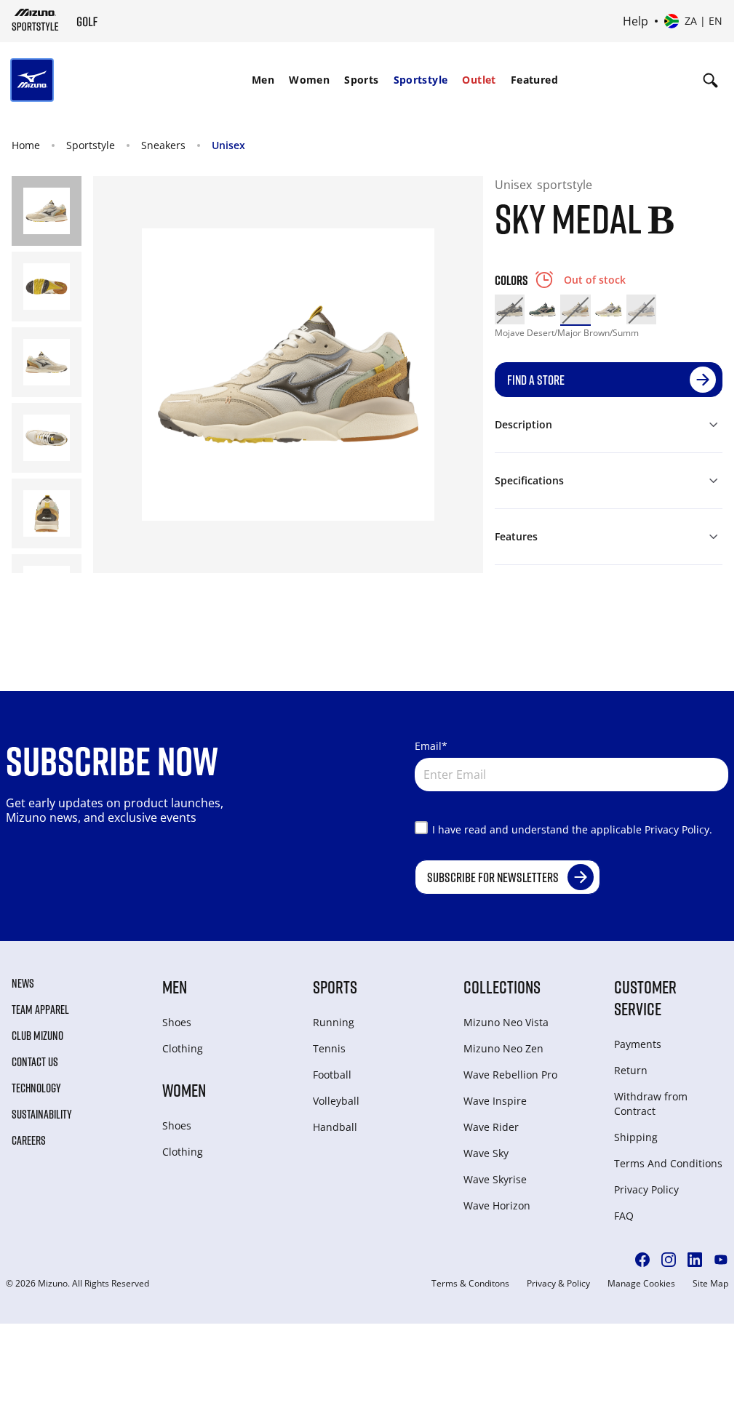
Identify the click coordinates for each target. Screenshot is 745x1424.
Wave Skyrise (495, 1179)
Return (631, 1070)
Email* (431, 746)
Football (332, 1074)
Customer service (645, 997)
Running (333, 1022)
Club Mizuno (37, 1035)
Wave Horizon (496, 1205)
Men (263, 80)
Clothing (182, 1048)
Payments (637, 1044)
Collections (502, 986)
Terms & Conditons (470, 1284)
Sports (361, 80)
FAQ (624, 1216)
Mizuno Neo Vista (506, 1022)
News (23, 983)
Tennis (329, 1048)
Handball (335, 1127)
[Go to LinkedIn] (695, 1259)
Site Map (710, 1284)
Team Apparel (40, 1009)
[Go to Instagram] (668, 1259)
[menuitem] (263, 80)
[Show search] (710, 80)
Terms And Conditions (668, 1163)
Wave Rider (491, 1127)
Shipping (636, 1137)
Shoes (176, 1022)
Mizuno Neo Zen (503, 1048)
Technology (36, 1088)
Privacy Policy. (678, 829)
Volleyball (336, 1101)
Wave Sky (486, 1153)
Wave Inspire (495, 1101)
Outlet (478, 80)
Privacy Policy (646, 1189)
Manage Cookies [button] (641, 1284)
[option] (510, 309)
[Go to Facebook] (642, 1259)
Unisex (228, 145)
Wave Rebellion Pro (510, 1074)
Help (635, 21)
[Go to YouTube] (721, 1259)
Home (26, 145)
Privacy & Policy (558, 1284)
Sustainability (42, 1114)
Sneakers (163, 145)
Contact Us (35, 1062)
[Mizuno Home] (35, 20)
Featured (534, 80)
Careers (29, 1140)
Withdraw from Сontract (651, 1103)
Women (309, 80)
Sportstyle (421, 80)
